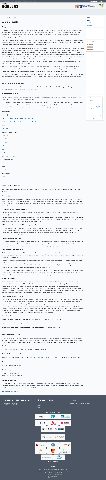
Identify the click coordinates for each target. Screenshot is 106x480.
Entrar (101, 1)
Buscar (38, 407)
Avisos (58, 12)
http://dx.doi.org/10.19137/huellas (14, 391)
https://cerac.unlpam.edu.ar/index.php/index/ (47, 357)
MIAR (3, 125)
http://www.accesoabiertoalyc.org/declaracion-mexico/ (18, 323)
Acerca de (66, 12)
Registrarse (94, 1)
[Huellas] (53, 5)
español (89, 22)
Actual (42, 12)
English (88, 20)
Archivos (50, 12)
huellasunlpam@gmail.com (55, 472)
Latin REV (4, 139)
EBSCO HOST (6, 128)
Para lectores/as (91, 32)
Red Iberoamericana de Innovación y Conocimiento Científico (20, 122)
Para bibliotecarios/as (92, 37)
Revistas (39, 405)
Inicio (38, 12)
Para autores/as (90, 35)
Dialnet (4, 149)
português (89, 25)
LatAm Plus (5, 142)
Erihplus (4, 146)
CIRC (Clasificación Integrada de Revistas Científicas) (17, 118)
